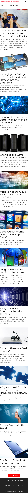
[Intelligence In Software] (10, 1)
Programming (20, 483)
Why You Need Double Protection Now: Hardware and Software (14, 390)
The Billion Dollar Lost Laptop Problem (12, 461)
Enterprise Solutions (9, 483)
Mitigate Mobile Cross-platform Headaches (13, 271)
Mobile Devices (18, 488)
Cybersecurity (9, 488)
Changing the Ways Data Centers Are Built (13, 156)
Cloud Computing (18, 485)
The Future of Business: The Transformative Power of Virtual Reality (13, 33)
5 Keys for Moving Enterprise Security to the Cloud (12, 311)
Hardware (20, 480)
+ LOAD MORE (14, 475)
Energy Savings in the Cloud (12, 426)
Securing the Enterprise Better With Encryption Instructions (13, 120)
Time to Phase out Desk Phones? (14, 350)
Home (7, 480)
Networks (8, 485)
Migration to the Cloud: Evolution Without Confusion (13, 194)
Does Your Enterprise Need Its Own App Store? (12, 234)
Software (13, 480)
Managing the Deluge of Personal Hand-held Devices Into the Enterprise (13, 78)
